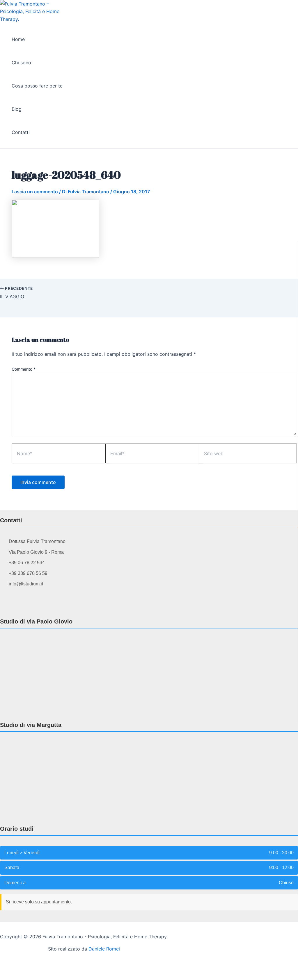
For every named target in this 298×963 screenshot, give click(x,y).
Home (18, 39)
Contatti (21, 132)
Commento (24, 369)
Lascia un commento (35, 191)
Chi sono (21, 62)
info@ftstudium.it (26, 583)
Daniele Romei (104, 949)
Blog (17, 109)
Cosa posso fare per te (37, 86)
